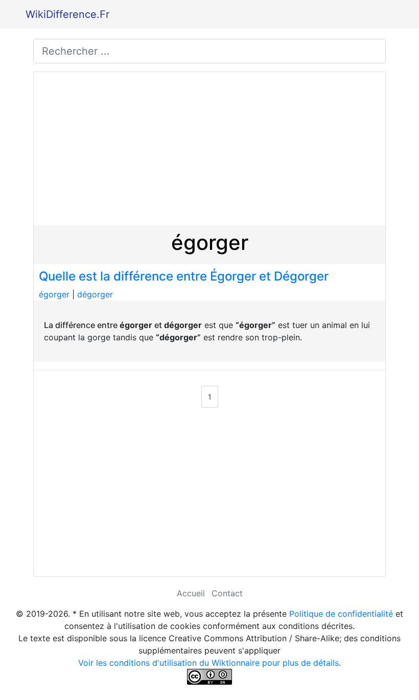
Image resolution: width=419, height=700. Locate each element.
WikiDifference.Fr (67, 14)
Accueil (191, 593)
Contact (227, 593)
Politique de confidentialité (341, 614)
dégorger (95, 294)
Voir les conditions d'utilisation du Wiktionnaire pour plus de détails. (209, 663)
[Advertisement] (209, 148)
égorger (54, 294)
